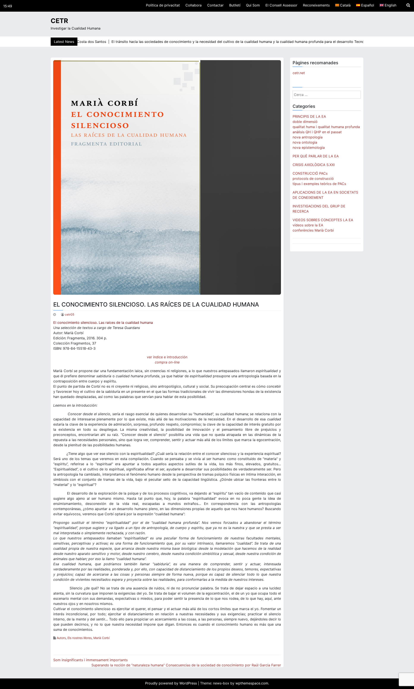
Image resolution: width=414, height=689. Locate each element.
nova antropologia (308, 137)
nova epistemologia (309, 147)
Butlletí (234, 5)
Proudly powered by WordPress (171, 683)
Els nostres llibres (79, 638)
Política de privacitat (163, 5)
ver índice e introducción (167, 357)
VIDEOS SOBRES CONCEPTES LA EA (323, 220)
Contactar (215, 5)
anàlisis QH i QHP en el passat (317, 132)
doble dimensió (305, 121)
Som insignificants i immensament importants (90, 660)
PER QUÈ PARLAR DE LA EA (316, 156)
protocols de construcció (313, 178)
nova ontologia (305, 142)
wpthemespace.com (251, 683)
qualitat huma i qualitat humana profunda (326, 127)
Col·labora (193, 5)
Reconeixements (316, 5)
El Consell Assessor (281, 5)
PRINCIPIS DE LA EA (309, 116)
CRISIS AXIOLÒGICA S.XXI (314, 165)
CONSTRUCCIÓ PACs (310, 173)
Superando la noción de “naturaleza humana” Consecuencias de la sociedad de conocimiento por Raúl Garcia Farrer (186, 665)
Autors (61, 638)
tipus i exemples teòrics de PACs (319, 184)
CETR (59, 21)
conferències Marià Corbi (313, 230)
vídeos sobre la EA (308, 225)
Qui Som (253, 5)
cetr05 (69, 314)
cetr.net (299, 73)
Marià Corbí (101, 638)
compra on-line (167, 362)
